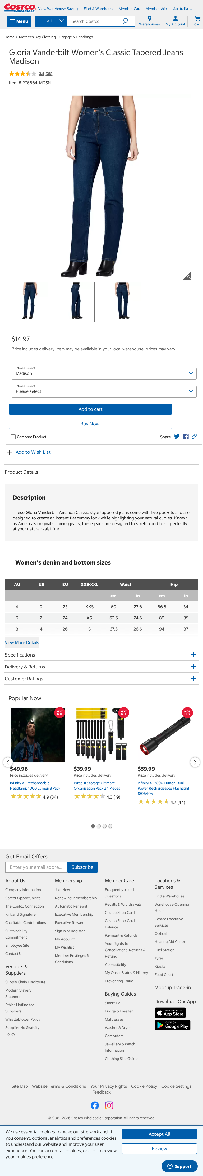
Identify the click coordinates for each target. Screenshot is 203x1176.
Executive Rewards (70, 922)
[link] (177, 436)
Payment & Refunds (121, 935)
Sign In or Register (70, 930)
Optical (161, 933)
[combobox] (51, 21)
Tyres (159, 958)
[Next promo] (195, 762)
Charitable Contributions (25, 922)
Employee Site (17, 945)
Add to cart (91, 409)
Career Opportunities (23, 898)
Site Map (20, 1086)
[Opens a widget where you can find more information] (179, 1166)
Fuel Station (164, 950)
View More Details (22, 642)
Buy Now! (90, 424)
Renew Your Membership (76, 898)
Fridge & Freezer (119, 1011)
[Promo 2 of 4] (98, 827)
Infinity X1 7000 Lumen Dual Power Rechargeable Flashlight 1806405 (163, 788)
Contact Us (14, 953)
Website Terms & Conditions (59, 1086)
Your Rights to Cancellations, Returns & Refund (125, 950)
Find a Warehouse (169, 896)
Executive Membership (74, 914)
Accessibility (115, 964)
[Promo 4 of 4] (110, 827)
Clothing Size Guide (121, 1058)
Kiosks (160, 966)
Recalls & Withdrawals (123, 904)
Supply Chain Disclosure (25, 982)
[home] (20, 8)
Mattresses (114, 1019)
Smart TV (112, 1003)
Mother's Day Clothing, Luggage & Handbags (56, 36)
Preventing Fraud (119, 981)
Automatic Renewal (71, 906)
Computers (114, 1035)
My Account (65, 939)
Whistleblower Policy (22, 1019)
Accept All (159, 1134)
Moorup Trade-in (173, 987)
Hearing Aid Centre (170, 941)
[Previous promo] (8, 762)
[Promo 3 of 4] (104, 827)
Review (159, 1149)
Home (9, 36)
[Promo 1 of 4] (93, 827)
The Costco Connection (24, 906)
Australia (180, 8)
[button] (129, 21)
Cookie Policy (144, 1086)
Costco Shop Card (120, 912)
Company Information (23, 889)
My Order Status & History (126, 972)
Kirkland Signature (20, 914)
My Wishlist (64, 947)
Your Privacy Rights (108, 1086)
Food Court (164, 974)
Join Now (62, 889)
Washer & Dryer (118, 1027)
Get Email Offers (26, 856)
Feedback (101, 1092)
